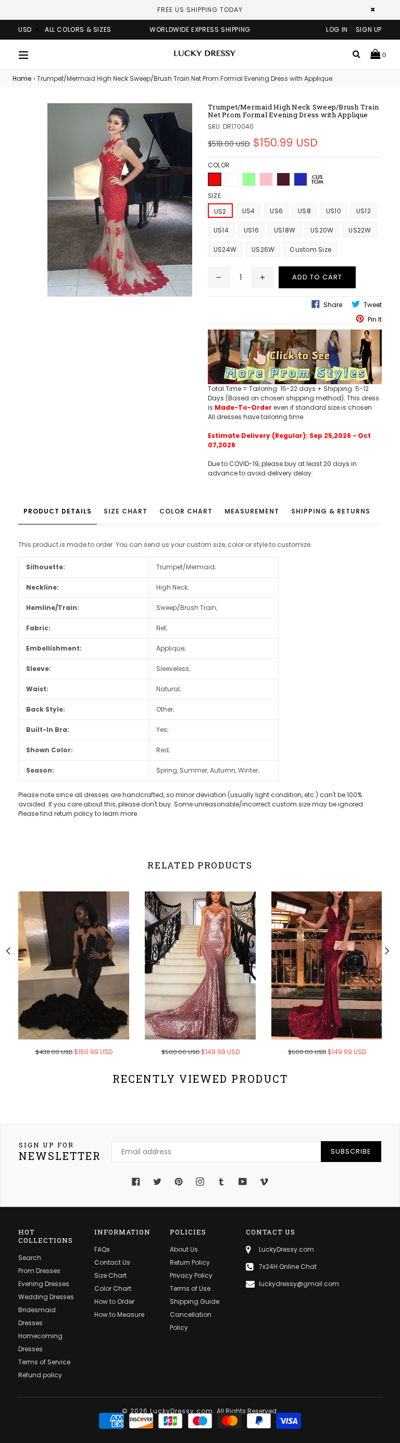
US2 (220, 211)
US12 (363, 210)
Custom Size (310, 249)
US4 (248, 210)
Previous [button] (8, 949)
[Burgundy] (283, 179)
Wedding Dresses (46, 1296)
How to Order (114, 1301)
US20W (321, 230)
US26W (263, 249)
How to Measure (119, 1314)
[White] (232, 179)
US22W (359, 230)
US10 (333, 210)
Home (21, 78)
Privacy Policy (191, 1275)
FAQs (102, 1249)
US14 (221, 230)
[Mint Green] (249, 179)
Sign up (369, 29)
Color (219, 165)
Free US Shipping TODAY (200, 9)
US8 (304, 210)
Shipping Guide (194, 1301)
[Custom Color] (317, 179)
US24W (225, 249)
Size (214, 195)
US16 (251, 230)
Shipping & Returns (330, 511)
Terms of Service (44, 1362)
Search (29, 1257)
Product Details (57, 511)
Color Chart (186, 511)
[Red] (214, 179)
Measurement (251, 511)
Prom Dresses (39, 1270)
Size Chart (125, 511)
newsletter (60, 1151)
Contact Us (112, 1262)
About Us (184, 1249)
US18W (284, 230)
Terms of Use (190, 1288)
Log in (337, 29)
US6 (276, 210)
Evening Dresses (43, 1283)
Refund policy (40, 1375)
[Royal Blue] (300, 179)
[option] (66, 980)
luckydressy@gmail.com (299, 1283)
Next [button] (387, 949)
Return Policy (190, 1262)
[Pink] (266, 179)
